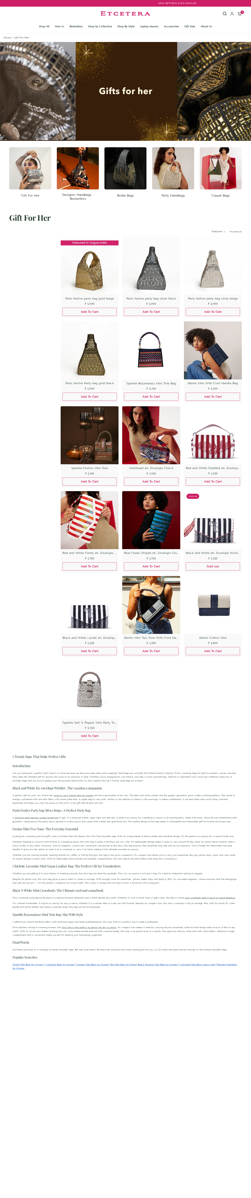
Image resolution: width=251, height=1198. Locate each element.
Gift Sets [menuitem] (189, 26)
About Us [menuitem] (206, 26)
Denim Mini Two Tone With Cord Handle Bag (151, 637)
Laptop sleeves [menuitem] (149, 26)
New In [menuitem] (59, 26)
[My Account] (232, 13)
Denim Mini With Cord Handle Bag (213, 383)
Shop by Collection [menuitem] (100, 26)
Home (7, 37)
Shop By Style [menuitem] (126, 26)
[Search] (224, 17)
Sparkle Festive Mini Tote (89, 468)
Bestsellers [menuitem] (76, 26)
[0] (239, 13)
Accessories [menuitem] (171, 26)
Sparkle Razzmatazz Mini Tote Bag (151, 383)
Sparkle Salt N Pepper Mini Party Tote (89, 722)
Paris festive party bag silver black (151, 298)
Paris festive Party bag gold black (89, 383)
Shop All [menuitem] (44, 26)
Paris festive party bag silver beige (213, 298)
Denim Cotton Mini (213, 637)
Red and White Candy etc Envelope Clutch (89, 553)
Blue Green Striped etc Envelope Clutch (151, 553)
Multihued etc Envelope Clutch (151, 468)
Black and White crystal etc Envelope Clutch (89, 637)
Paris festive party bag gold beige (89, 298)
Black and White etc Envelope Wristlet (213, 553)
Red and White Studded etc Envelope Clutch (213, 468)
